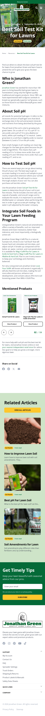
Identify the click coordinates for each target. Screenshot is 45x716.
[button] (39, 651)
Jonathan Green (8, 88)
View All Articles (22, 410)
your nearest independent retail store (17, 347)
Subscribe (22, 597)
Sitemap (19, 709)
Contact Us (7, 659)
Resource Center (22, 2)
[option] (11, 312)
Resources (11, 53)
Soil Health (18, 41)
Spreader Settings (10, 667)
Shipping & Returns (11, 674)
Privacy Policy (8, 709)
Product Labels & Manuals (13, 677)
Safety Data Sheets (10, 681)
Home (4, 53)
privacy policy (27, 592)
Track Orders (8, 670)
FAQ (4, 663)
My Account (7, 655)
